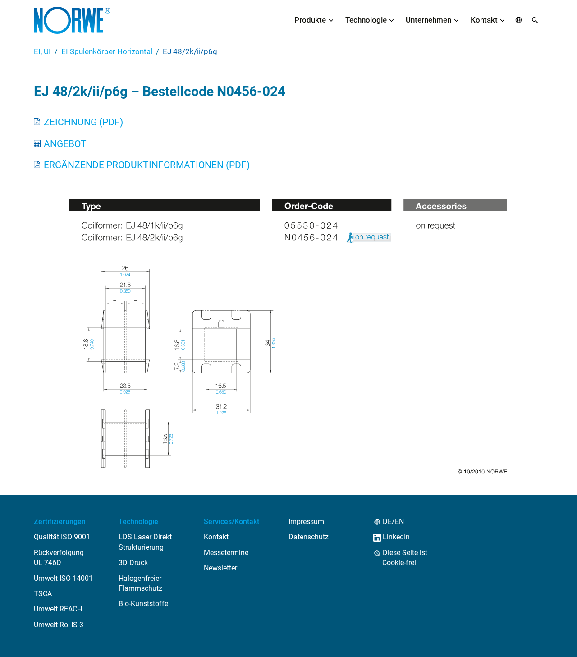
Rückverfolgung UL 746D (59, 557)
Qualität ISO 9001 (62, 537)
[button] (519, 20)
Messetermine (226, 552)
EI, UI (42, 51)
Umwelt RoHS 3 (58, 624)
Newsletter (220, 568)
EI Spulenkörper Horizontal (106, 51)
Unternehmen (428, 19)
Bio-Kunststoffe (143, 603)
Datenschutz (308, 537)
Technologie (366, 19)
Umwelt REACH (58, 609)
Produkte (310, 19)
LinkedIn (396, 537)
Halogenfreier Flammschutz (140, 583)
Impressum (306, 521)
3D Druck (133, 562)
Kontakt (484, 19)
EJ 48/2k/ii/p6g (190, 51)
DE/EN (393, 521)
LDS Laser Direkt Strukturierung (145, 542)
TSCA (43, 593)
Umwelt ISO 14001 (63, 578)
